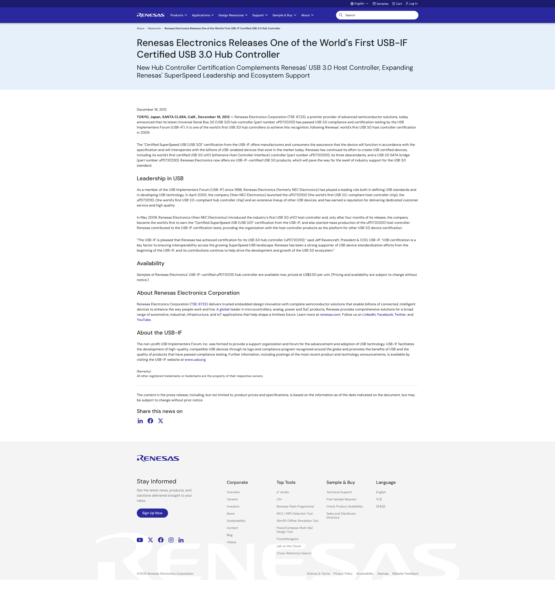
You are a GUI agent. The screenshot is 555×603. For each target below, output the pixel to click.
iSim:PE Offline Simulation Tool (297, 521)
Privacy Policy (343, 573)
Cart (399, 3)
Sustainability (236, 521)
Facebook (385, 314)
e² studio (283, 492)
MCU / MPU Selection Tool (295, 513)
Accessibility (365, 573)
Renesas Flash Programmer (295, 506)
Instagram (171, 540)
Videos (231, 542)
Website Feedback (405, 573)
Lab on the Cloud (289, 546)
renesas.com (330, 314)
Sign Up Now (152, 513)
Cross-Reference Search (294, 553)
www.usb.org (195, 359)
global (225, 309)
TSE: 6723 (199, 304)
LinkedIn (369, 314)
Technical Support (339, 492)
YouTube (144, 319)
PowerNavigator (288, 539)
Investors (233, 506)
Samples (382, 3)
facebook (150, 420)
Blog (230, 535)
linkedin (140, 420)
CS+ (279, 499)
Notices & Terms (318, 573)
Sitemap (383, 573)
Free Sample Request (341, 499)
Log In (413, 3)
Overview (233, 492)
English (381, 492)
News (231, 513)
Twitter (400, 314)
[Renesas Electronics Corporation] (150, 15)
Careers (232, 499)
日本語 (380, 506)
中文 (379, 499)
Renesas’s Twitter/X (150, 540)
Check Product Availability (344, 506)
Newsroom (154, 28)
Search (377, 15)
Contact (232, 528)
